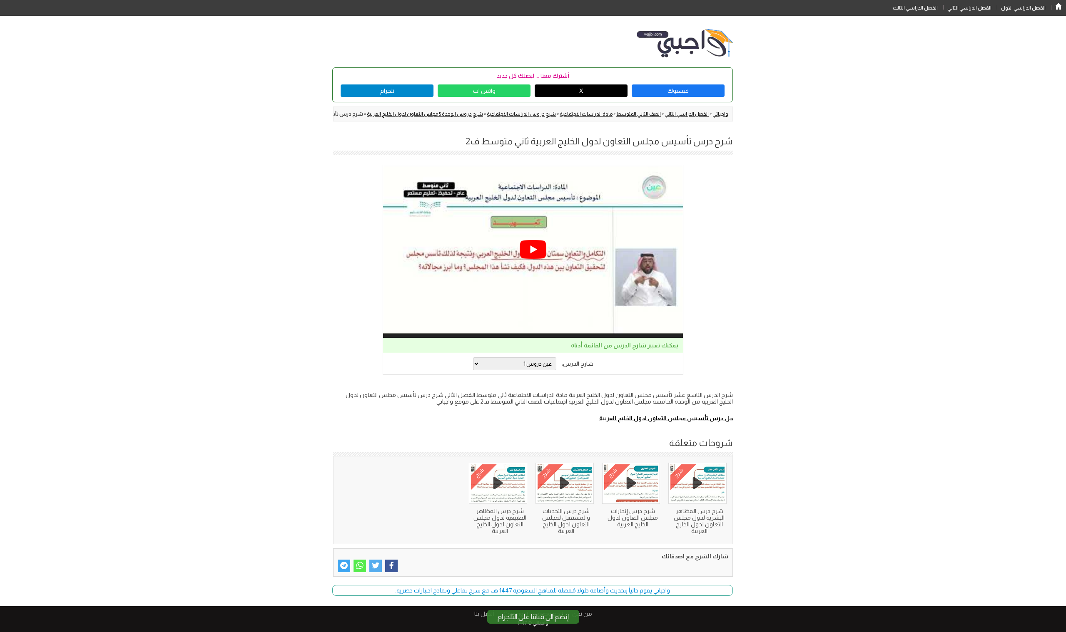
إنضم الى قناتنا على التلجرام (533, 617)
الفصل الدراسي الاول (1023, 8)
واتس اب (484, 90)
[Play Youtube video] (533, 249)
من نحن (582, 613)
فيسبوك (678, 90)
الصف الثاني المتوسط (638, 114)
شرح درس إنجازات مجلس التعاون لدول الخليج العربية (633, 518)
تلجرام (387, 90)
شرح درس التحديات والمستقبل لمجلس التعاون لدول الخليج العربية (566, 521)
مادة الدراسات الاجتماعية (586, 114)
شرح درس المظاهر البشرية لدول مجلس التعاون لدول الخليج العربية (699, 521)
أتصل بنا (484, 613)
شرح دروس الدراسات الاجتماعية (521, 114)
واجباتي (720, 114)
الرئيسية (1058, 6)
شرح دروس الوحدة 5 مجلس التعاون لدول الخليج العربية (425, 114)
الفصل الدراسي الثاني (969, 8)
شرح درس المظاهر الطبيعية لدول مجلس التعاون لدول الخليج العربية (499, 521)
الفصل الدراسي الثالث (915, 8)
